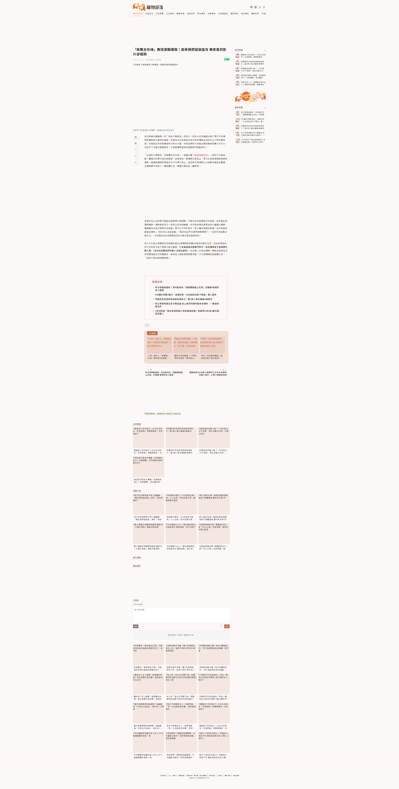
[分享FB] (135, 137)
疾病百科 (191, 13)
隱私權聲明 (203, 776)
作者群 (265, 13)
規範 (135, 626)
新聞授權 (181, 776)
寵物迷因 (234, 13)
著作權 (196, 776)
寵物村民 (255, 13)
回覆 (226, 626)
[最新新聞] (265, 107)
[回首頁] (148, 7)
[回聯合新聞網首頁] (139, 7)
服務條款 (189, 776)
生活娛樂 (170, 13)
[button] (251, 7)
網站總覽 (236, 776)
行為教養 (160, 13)
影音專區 (201, 13)
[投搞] (255, 7)
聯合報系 (212, 776)
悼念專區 (245, 13)
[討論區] (135, 149)
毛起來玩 (149, 13)
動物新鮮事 (138, 13)
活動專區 (212, 13)
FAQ (170, 776)
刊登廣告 (163, 776)
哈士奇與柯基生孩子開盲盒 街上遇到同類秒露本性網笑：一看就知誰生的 (187, 305)
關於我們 (228, 776)
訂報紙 (220, 776)
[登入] (260, 7)
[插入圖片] (221, 626)
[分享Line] (135, 143)
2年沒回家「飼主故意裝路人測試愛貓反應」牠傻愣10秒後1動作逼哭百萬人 (187, 312)
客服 (174, 776)
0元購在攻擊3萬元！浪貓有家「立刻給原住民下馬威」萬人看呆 (186, 294)
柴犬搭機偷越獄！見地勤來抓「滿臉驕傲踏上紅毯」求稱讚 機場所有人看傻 (187, 289)
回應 (209, 243)
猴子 (147, 325)
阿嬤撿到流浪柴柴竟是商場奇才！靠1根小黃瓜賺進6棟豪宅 (183, 299)
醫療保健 (180, 13)
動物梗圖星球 (201, 155)
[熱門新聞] (265, 50)
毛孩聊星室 (223, 13)
